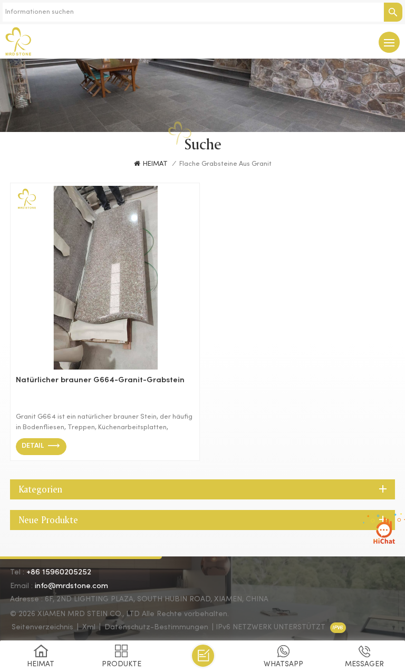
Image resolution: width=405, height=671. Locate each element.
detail (33, 446)
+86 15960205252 (58, 572)
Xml (88, 627)
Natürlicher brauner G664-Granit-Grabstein (100, 380)
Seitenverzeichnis (42, 627)
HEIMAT (155, 164)
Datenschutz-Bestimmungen (156, 627)
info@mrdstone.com (71, 586)
